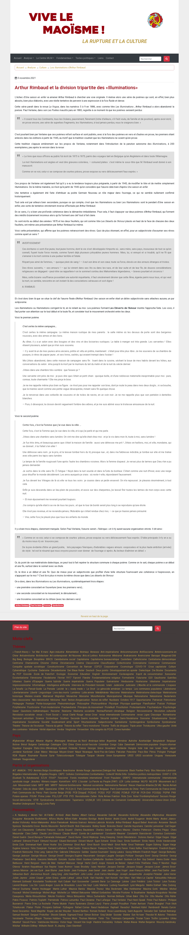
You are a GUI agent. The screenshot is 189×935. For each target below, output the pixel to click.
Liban (37, 751)
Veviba (60, 729)
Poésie (47, 605)
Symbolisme (57, 605)
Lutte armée (88, 692)
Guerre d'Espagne (33, 681)
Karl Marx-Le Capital (142, 877)
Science (40, 718)
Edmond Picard (31, 840)
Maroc (44, 751)
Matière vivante (33, 696)
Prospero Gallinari (51, 907)
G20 (150, 677)
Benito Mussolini (49, 826)
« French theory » (21, 651)
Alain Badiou (72, 815)
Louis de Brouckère (64, 885)
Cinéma (80, 663)
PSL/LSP (57, 796)
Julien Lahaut (67, 877)
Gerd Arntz (30, 859)
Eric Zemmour (65, 844)
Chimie (54, 663)
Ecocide (27, 674)
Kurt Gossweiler (80, 881)
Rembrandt (154, 907)
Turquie (91, 755)
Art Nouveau (75, 655)
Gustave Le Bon (132, 859)
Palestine (131, 751)
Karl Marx (124, 877)
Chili (64, 744)
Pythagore (68, 907)
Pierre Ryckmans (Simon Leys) (84, 903)
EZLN (44, 777)
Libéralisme (170, 688)
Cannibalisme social (64, 659)
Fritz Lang (39, 852)
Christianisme (67, 663)
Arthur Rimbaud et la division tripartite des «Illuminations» (76, 87)
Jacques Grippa (134, 866)
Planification (149, 703)
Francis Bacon (89, 848)
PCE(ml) (92, 792)
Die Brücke (157, 670)
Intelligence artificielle (58, 685)
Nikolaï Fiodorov (56, 896)
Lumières (75, 692)
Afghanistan (19, 740)
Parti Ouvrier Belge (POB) (57, 792)
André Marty (152, 818)
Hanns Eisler (163, 859)
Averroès (152, 822)
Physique (113, 703)
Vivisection (83, 729)
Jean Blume (51, 870)
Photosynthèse (99, 703)
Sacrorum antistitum (23, 718)
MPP (41, 785)
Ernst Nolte (121, 844)
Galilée (85, 852)
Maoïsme (115, 692)
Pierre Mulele (59, 903)
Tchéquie (80, 755)
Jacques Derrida (115, 866)
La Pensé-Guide (33, 688)
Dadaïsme (44, 670)
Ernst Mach (107, 844)
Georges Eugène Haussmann (80, 855)
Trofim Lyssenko (160, 918)
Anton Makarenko (40, 822)
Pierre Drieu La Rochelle (38, 903)
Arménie (122, 740)
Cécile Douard (64, 829)
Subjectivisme (105, 722)
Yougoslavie (28, 759)
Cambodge (43, 744)
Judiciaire (130, 685)
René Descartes (21, 911)
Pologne (161, 751)
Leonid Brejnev (20, 885)
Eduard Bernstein (68, 840)
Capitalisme (83, 659)
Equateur (17, 748)
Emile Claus (116, 840)
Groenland (110, 748)
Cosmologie (126, 666)
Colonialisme (139, 663)
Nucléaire (114, 699)
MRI (47, 785)
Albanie (40, 740)
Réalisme (66, 711)
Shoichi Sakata (58, 914)
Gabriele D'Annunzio (70, 852)
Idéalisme (155, 681)
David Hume (74, 837)
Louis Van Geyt (84, 885)
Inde (140, 748)
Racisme (55, 711)
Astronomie (105, 655)
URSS (130, 755)
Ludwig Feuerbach (119, 885)
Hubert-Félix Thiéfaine (139, 863)
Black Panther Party (139, 770)
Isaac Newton (98, 866)
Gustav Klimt (75, 859)
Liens (101, 58)
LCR (121, 781)
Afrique (30, 740)
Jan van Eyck (36, 870)
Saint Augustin (135, 911)
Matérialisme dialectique (149, 692)
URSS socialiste (144, 755)
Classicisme (92, 663)
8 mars (44, 651)
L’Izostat (82, 781)
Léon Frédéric (138, 881)
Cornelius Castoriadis (164, 833)
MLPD (144, 781)
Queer (16, 711)
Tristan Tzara (143, 918)
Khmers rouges (49, 781)
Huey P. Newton (160, 863)
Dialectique (144, 670)
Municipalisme (114, 696)
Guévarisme (113, 681)
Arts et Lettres (90, 655)
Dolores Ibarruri (146, 837)
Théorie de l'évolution (33, 725)
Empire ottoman (168, 744)
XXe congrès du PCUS (101, 729)
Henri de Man (48, 863)
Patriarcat (157, 699)
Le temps (127, 688)
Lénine (125, 881)
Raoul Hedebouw (100, 907)
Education (85, 674)
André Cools (119, 818)
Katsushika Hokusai (165, 877)
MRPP (54, 785)
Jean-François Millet (139, 870)
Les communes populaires (148, 688)
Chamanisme (32, 663)
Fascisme (63, 777)
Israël (158, 748)
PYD (71, 796)
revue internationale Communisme (117, 714)
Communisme (169, 663)
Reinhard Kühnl (139, 907)
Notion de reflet (99, 699)
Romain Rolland (98, 911)
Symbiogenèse (137, 722)
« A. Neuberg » (21, 815)
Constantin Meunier (115, 833)
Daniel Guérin (19, 837)
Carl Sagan (170, 826)
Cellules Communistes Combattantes (85, 774)
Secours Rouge (168, 796)
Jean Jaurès (107, 870)
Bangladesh (159, 740)
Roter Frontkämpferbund (145, 796)
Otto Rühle (170, 896)
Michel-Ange (49, 892)
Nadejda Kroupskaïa (157, 892)
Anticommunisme (129, 651)
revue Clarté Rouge (73, 714)
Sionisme (145, 718)
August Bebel (140, 822)
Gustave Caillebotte (93, 859)
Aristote (110, 822)
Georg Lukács (117, 852)
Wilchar (16, 925)
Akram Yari (36, 815)
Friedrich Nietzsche (23, 852)
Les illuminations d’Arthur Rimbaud (67, 67)
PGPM (166, 792)
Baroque (155, 655)
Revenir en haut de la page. (94, 616)
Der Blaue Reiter (75, 670)
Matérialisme (128, 692)
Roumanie (33, 755)
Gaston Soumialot (99, 852)
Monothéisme (98, 696)
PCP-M (135, 792)
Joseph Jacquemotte (131, 874)
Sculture (64, 718)
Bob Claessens (83, 826)
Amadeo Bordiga (87, 818)
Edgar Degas (162, 837)
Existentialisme (20, 677)
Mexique (53, 751)
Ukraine (100, 755)
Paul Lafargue (103, 900)
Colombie (104, 744)
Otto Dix (144, 896)
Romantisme (169, 714)
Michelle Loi (63, 892)
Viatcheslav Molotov (48, 922)
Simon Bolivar (91, 914)
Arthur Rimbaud (22, 605)
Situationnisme (159, 718)
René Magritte (38, 911)
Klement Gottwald (22, 881)
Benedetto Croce (31, 826)
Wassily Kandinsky (166, 922)
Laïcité (60, 688)
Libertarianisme (21, 692)
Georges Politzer (124, 855)
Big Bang (17, 659)
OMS (41, 789)
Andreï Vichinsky (21, 822)
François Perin (105, 848)
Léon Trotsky (169, 881)
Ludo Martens (100, 885)
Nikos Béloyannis (76, 896)
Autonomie (122, 770)
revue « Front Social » (49, 714)
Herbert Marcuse (66, 863)
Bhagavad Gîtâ (168, 655)
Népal (78, 751)
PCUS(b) (156, 792)
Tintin (101, 918)
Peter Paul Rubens (156, 900)
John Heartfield (71, 874)
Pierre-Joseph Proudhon (116, 903)
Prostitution (122, 707)
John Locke (87, 874)
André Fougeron (136, 818)
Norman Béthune (115, 896)
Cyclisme (32, 670)
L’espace (171, 685)
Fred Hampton (150, 848)
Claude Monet (70, 833)
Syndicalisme (169, 722)
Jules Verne (169, 874)
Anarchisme (69, 770)
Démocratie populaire (147, 744)
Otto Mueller (156, 896)
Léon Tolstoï (154, 881)
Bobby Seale (99, 826)
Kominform (64, 781)
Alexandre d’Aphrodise (152, 815)
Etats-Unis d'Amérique (45, 748)
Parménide (53, 900)
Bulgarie (32, 744)
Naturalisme (156, 696)
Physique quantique (130, 703)
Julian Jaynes (20, 877)
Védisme (33, 729)
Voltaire (118, 922)
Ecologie (61, 674)
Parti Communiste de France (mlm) (158, 789)
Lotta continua (132, 781)
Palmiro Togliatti (37, 900)
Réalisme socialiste (84, 711)
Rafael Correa (82, 907)
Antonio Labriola (96, 822)
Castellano (126, 659)
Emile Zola (18, 844)
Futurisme (141, 677)
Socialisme (34, 722)
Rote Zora (126, 796)
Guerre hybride (53, 681)
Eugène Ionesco (21, 848)
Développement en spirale (123, 670)
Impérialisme (169, 681)
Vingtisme (70, 729)
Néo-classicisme (21, 699)
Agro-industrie (57, 651)
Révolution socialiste (24, 714)
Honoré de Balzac (116, 863)
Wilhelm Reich (46, 925)
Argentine (112, 740)
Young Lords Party (45, 803)
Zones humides (122, 729)
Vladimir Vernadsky (103, 922)
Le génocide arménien (108, 688)
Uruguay (159, 755)
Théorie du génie (54, 725)
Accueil (17, 58)
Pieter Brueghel (156, 903)
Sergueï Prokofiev (39, 914)
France (82, 748)
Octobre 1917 (127, 699)
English (96, 674)
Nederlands (170, 696)
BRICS (49, 659)
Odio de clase (30, 789)
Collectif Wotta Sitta (116, 774)
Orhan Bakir (132, 896)
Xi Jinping (60, 925)
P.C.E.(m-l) (71, 789)
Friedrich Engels (167, 848)
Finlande (73, 748)
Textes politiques (85, 58)
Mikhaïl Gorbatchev (101, 892)
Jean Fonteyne (79, 870)
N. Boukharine (138, 892)
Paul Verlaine (36, 605)
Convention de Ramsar (79, 666)
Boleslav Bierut (115, 826)
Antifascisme (146, 651)
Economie (73, 674)
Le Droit (91, 688)
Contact (110, 58)
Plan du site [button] (20, 627)
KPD (74, 781)
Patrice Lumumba (70, 900)
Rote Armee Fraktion (109, 796)
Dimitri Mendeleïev (127, 837)
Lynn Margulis (137, 885)
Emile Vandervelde (166, 840)
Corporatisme (111, 666)
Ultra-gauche (163, 725)
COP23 (98, 666)
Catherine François (46, 829)
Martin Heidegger (41, 888)
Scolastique (52, 718)
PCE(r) (101, 792)
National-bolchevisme (70, 785)
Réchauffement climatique (110, 711)
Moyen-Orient (66, 751)
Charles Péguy (161, 829)
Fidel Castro (74, 848)
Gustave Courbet (114, 859)
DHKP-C (166, 774)
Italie (165, 748)
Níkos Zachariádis (96, 896)
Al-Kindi (60, 815)
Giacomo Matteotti (47, 859)
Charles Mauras (122, 829)
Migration (60, 696)
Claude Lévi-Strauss (50, 833)
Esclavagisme (126, 674)
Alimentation (72, 651)
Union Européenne (116, 755)
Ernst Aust (79, 844)
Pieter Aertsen (138, 903)
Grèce (100, 748)
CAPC (61, 774)
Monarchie (71, 696)
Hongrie (132, 748)
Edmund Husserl (49, 840)
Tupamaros (78, 800)
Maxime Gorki (150, 888)
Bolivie (16, 744)
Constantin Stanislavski (139, 833)
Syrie (51, 755)
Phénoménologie (66, 703)
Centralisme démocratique (162, 659)
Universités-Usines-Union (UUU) (159, 800)
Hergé (80, 863)
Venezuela (170, 755)
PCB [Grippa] (79, 792)
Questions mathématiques (35, 711)
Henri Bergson (31, 863)
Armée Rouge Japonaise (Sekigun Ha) (96, 770)
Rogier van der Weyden (59, 911)
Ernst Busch (93, 844)
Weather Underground (24, 803)
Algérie (49, 740)
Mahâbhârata (102, 692)
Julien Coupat (36, 877)
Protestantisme (137, 707)
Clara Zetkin (31, 833)
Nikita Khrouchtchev (36, 896)
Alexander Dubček (106, 815)
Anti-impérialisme (110, 651)
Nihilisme (55, 699)
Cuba (120, 744)
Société (45, 722)
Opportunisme (143, 699)
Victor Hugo (66, 922)
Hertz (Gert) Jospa (95, 863)
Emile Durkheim (132, 840)
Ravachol (125, 907)
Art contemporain (58, 655)
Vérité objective (47, 729)
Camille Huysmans (133, 826)
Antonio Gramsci (78, 822)
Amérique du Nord (77, 740)
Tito (108, 918)
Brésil (24, 744)
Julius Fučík (82, 877)
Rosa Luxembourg (116, 911)
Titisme (105, 725)
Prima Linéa (44, 796)
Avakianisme (130, 655)
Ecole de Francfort (44, 674)
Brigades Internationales (25, 774)
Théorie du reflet (72, 725)
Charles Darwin (104, 829)
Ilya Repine (50, 866)
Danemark (129, 744)
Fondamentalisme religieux (106, 677)
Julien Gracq (51, 877)
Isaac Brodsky (81, 866)
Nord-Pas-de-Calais (104, 751)
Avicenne (163, 822)
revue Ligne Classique (149, 714)
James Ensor (169, 866)
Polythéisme (19, 707)
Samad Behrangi (167, 911)
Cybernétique (19, 670)
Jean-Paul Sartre (160, 870)
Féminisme (36, 677)
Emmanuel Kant (34, 844)
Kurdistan (28, 751)
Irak (146, 748)
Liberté (33, 692)
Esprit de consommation (149, 674)
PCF (108, 792)
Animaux (84, 651)
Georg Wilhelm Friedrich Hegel (141, 852)
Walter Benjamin (147, 922)
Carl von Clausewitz (23, 829)
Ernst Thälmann (136, 844)
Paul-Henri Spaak (136, 900)
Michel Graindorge (32, 892)
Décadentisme (58, 670)
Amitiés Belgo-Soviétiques (48, 770)
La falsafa (18, 688)
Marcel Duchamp (21, 888)
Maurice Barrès (77, 888)
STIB (35, 800)
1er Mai (36, 651)
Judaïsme (119, 685)
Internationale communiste (146, 777)
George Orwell (55, 855)
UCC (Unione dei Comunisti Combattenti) (118, 800)
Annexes (94, 651)
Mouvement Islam (27, 785)
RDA (15, 755)
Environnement (109, 674)
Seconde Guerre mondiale (84, 718)
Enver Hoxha (49, 844)
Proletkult (110, 707)
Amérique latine (96, 740)
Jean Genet (94, 870)
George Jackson (21, 855)
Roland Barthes (80, 911)
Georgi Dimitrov (160, 855)
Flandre (86, 677)
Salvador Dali (151, 911)
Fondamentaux (63, 58)
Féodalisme (50, 677)
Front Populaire (112, 777)
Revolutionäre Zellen (86, 796)
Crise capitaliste (157, 666)
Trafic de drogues (119, 725)
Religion (130, 711)
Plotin (38, 907)
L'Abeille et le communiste (151, 685)
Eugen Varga (169, 844)
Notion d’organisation (79, 699)
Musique (128, 696)
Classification (108, 663)
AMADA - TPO (24, 770)
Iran (151, 748)
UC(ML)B (90, 800)
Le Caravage (113, 881)
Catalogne (56, 744)
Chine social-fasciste (86, 744)
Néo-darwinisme (40, 699)
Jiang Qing (56, 874)
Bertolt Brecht (67, 826)
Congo (113, 744)
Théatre (16, 725)
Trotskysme (149, 725)
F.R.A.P (52, 777)
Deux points (102, 670)
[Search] (167, 59)
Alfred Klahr (71, 818)
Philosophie (83, 703)
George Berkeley (167, 852)
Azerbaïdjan (145, 740)
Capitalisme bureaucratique (105, 659)
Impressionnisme (22, 685)
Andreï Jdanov (168, 818)
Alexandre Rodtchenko (35, 818)
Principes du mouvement (90, 707)
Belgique (171, 740)
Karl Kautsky (97, 877)
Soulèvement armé (62, 722)
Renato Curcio (168, 907)
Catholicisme (140, 659)
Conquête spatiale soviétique (29, 666)
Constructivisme (55, 666)
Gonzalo (62, 859)
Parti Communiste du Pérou (27, 792)
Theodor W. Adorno (155, 914)
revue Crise (91, 714)
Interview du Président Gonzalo (88, 685)
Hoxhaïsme (142, 681)
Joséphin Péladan (152, 874)
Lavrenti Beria (98, 881)
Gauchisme (160, 677)
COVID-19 (140, 666)
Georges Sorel (142, 855)
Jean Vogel (121, 870)
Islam (109, 685)
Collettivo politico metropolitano (144, 774)
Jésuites (35, 781)
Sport (76, 722)
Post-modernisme (50, 707)
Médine (164, 888)
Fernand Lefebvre (57, 848)
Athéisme (117, 655)
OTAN (61, 789)
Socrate (118, 914)
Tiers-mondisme (91, 725)
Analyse (28, 58)
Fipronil (77, 677)
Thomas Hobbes (52, 918)
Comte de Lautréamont (91, 833)
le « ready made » (75, 688)
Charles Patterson (141, 829)
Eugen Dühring (153, 844)
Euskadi (63, 748)
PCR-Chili (146, 792)
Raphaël (114, 907)
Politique (171, 703)
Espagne (27, 748)
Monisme (84, 696)
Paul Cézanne (87, 900)
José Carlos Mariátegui (106, 874)
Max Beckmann (114, 888)
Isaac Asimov (65, 866)
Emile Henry (148, 840)
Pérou (152, 751)
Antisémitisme (27, 655)
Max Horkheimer (132, 888)
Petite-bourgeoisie (46, 703)
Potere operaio (20, 796)
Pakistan (120, 751)
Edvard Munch (86, 840)
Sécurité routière (109, 718)
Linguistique (45, 692)
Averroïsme (144, 655)
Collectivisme (124, 663)
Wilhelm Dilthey (29, 925)
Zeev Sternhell (73, 925)
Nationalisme (141, 696)
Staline (126, 914)
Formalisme (128, 677)
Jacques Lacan (152, 866)
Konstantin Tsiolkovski (45, 881)
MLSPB (153, 781)
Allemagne (59, 740)
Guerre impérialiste (73, 681)
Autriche (133, 740)
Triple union (136, 725)
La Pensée (49, 688)
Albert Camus (88, 815)
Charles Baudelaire (84, 829)
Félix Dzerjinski (39, 848)
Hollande (121, 748)
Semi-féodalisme (129, 718)
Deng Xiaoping (107, 837)
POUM (33, 796)
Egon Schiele (102, 840)
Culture (43, 67)
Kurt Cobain (64, 881)
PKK (173, 792)
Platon (29, 907)
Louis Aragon (46, 885)
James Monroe (20, 870)
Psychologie (169, 707)
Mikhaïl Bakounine (80, 892)
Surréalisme (121, 722)
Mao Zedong (169, 885)
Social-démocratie (22, 800)
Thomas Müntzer (88, 918)
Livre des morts (61, 692)
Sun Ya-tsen (138, 914)
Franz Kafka (135, 848)
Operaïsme (51, 789)
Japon (173, 748)
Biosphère (39, 659)
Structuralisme (88, 722)
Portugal (171, 751)
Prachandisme (68, 707)
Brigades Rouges (48, 774)
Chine (71, 744)
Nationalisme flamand (116, 785)
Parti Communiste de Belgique (93, 789)
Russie (43, 755)
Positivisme (33, 707)
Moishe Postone (121, 892)
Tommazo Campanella (122, 918)
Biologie (28, 659)
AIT (14, 770)
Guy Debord (148, 859)
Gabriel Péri (52, 852)
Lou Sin (33, 885)
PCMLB (125, 792)
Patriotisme (170, 699)
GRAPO (126, 777)
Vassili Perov (29, 922)
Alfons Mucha (56, 818)
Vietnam (17, 759)
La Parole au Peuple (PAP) (103, 781)
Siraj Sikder (106, 914)
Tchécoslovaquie (65, 755)
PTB (65, 796)
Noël (64, 699)
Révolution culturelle (165, 711)
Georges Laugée (105, 855)
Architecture (42, 655)
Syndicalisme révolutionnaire (55, 800)
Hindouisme (127, 681)
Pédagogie (18, 703)
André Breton (105, 818)
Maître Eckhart (153, 885)
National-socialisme (93, 785)
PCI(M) (116, 792)
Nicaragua (87, 751)
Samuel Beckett (21, 914)
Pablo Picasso (20, 900)
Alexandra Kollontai (128, 815)
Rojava (22, 755)
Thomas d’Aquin (33, 918)
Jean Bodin (64, 870)
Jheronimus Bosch (39, 874)
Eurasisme (170, 674)
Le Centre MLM (44, 58)
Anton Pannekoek (59, 822)
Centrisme (18, 663)
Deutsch (90, 670)
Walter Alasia (130, 922)
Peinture (30, 703)
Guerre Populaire (95, 681)
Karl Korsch (111, 877)
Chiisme (44, 663)
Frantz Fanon (121, 848)
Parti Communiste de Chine (124, 789)
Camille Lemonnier (154, 826)
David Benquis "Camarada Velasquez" (47, 837)
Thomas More (70, 918)
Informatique (38, 685)
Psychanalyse (154, 707)
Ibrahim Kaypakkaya (32, 866)
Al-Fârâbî (49, 815)
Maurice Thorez (95, 888)
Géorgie (92, 748)
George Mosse (39, 855)
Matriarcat (48, 696)
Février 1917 (64, 677)
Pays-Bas (143, 751)
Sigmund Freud (75, 914)
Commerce (154, 663)
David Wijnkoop (91, 837)
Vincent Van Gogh (83, 922)
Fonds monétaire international (86, 777)
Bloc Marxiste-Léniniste (163, 770)
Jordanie (17, 751)
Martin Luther (60, 888)
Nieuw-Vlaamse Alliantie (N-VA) (145, 785)
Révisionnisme (144, 711)
